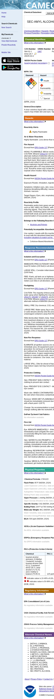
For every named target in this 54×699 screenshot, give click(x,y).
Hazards (45, 31)
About (27, 679)
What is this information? (34, 43)
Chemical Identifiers (32, 31)
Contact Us (48, 679)
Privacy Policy (36, 679)
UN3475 (44, 297)
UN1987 (35, 297)
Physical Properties (32, 33)
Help (3, 17)
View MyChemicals (9, 41)
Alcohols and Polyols (38, 225)
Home (4, 13)
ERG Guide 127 (41, 148)
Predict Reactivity (9, 45)
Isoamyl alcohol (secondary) (35, 63)
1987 (40, 51)
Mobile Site (6, 52)
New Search (7, 27)
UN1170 (43, 154)
